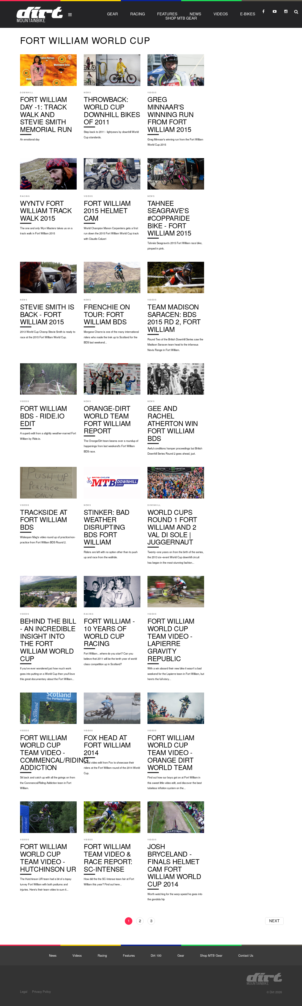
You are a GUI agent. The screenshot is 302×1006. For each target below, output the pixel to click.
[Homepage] (264, 977)
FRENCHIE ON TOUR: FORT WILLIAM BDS (112, 305)
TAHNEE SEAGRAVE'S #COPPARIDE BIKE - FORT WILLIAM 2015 (175, 206)
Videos (221, 14)
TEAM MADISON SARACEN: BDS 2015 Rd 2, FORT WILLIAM (175, 309)
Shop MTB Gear (181, 18)
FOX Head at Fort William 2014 (112, 736)
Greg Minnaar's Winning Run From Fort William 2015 (175, 102)
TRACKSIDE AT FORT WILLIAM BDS (48, 508)
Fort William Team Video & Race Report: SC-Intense (112, 846)
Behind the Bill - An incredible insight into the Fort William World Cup (48, 630)
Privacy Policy (41, 991)
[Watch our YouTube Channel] (274, 11)
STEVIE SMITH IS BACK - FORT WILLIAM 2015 (48, 302)
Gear (112, 14)
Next (274, 920)
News (195, 14)
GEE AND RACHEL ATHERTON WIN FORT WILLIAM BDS (175, 411)
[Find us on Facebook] (263, 11)
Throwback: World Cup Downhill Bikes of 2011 (112, 99)
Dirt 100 (156, 955)
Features (167, 14)
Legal (23, 991)
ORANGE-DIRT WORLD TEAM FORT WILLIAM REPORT (112, 410)
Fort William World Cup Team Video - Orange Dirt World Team (175, 744)
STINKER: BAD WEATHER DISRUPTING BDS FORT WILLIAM (112, 515)
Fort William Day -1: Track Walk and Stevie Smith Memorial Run (48, 100)
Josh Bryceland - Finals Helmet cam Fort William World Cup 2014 (175, 853)
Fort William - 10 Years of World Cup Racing (112, 623)
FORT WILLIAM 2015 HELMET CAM (112, 201)
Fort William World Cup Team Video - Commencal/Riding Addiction (48, 744)
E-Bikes (247, 14)
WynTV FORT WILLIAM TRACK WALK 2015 (48, 199)
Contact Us (245, 955)
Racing (137, 14)
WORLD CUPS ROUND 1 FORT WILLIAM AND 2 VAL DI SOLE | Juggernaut (175, 518)
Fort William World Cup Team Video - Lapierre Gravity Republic (175, 630)
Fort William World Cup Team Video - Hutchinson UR (48, 848)
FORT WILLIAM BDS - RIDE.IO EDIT (48, 404)
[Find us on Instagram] (286, 11)
